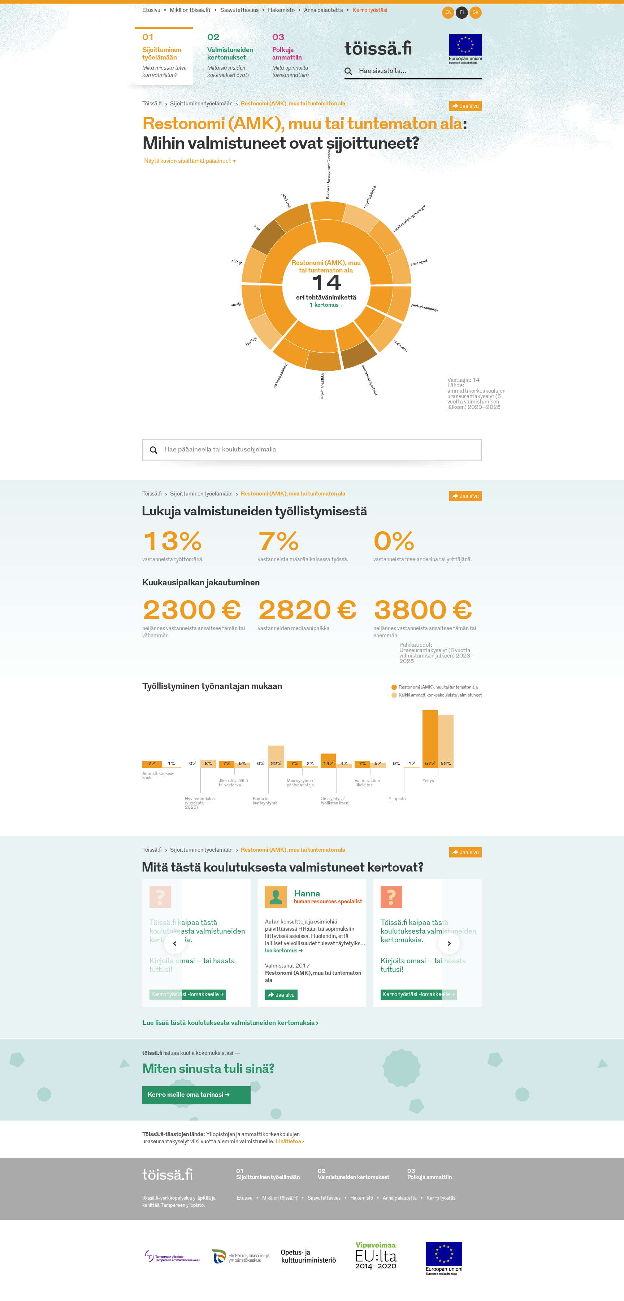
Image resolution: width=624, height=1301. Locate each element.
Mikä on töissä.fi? (190, 10)
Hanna (307, 894)
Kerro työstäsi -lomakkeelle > (187, 994)
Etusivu (151, 10)
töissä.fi (378, 49)
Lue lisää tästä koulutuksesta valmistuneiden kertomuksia (228, 1023)
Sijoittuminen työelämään (201, 104)
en (448, 12)
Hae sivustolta (351, 71)
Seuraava (175, 943)
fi (462, 12)
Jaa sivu (469, 105)
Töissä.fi (152, 104)
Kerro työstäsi (369, 10)
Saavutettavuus (239, 10)
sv (475, 12)
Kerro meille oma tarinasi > (189, 1095)
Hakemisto (281, 10)
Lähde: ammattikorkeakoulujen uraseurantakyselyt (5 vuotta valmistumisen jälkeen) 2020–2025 (476, 396)
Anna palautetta (323, 10)
